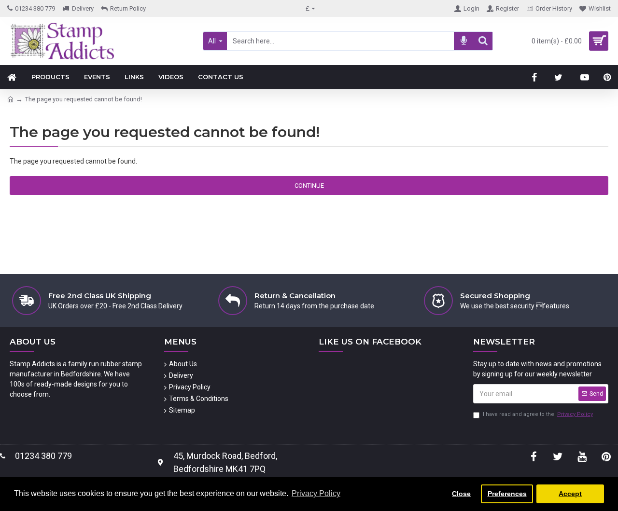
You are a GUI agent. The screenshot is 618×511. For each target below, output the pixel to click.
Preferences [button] (507, 493)
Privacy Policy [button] (316, 493)
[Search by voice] (463, 41)
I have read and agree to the (538, 414)
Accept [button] (570, 493)
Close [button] (461, 493)
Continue (309, 185)
